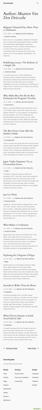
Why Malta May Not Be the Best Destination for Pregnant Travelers (19, 97)
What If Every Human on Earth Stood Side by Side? (18, 317)
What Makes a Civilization (15, 225)
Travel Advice (9, 105)
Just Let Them (10, 194)
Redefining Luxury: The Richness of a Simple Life (20, 64)
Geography (8, 292)
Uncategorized (9, 140)
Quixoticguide (8, 3)
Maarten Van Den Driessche (24, 33)
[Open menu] (37, 3)
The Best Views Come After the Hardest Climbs (18, 132)
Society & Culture (10, 36)
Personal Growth (10, 201)
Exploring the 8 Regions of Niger (19, 255)
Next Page (33, 348)
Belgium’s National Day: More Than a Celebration (20, 28)
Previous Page (10, 348)
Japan (7, 171)
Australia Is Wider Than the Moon (19, 285)
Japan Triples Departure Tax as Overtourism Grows (17, 163)
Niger (6, 261)
